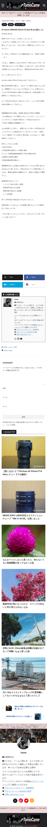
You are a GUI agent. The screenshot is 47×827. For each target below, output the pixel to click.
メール (5, 395)
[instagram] (18, 337)
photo (10, 348)
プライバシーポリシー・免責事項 (27, 327)
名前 (4, 386)
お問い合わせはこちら (23, 332)
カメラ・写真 (12, 345)
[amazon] (32, 798)
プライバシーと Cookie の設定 (26, 330)
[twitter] (15, 337)
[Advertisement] (23, 244)
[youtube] (21, 337)
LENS (5, 345)
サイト (5, 404)
